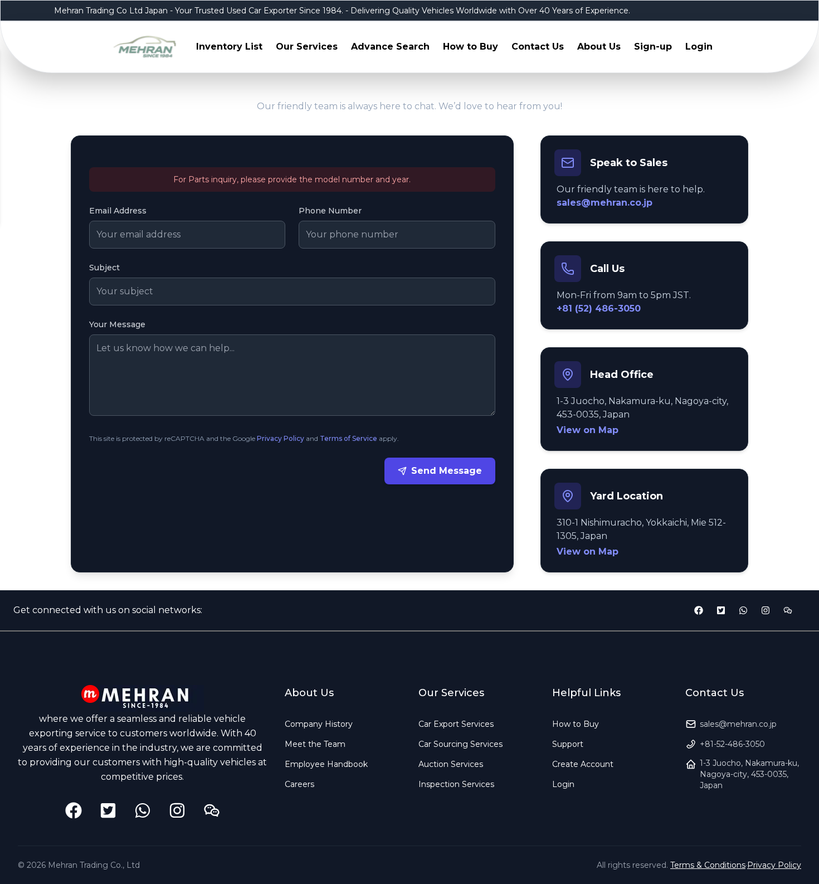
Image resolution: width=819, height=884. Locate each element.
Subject (104, 268)
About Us (599, 46)
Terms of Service (348, 438)
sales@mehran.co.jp (604, 202)
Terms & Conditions (707, 865)
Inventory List (229, 46)
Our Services (307, 46)
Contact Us (537, 46)
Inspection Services (456, 784)
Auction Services (450, 764)
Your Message (117, 324)
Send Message (446, 470)
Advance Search (390, 46)
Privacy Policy (280, 438)
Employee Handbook (326, 764)
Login (699, 46)
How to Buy (470, 46)
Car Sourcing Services (460, 744)
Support (567, 744)
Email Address (118, 211)
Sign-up (653, 46)
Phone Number (330, 211)
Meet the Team (315, 744)
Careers (299, 784)
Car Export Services (456, 724)
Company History (319, 724)
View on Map (587, 430)
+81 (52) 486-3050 (599, 308)
